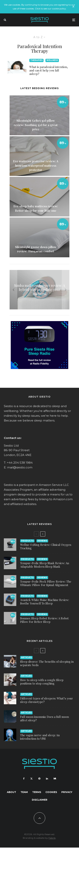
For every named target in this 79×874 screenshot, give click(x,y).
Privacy (66, 792)
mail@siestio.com (19, 467)
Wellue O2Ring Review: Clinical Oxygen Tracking (45, 546)
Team (24, 792)
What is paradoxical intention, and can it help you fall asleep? (48, 70)
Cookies (51, 792)
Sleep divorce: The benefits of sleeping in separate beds (47, 663)
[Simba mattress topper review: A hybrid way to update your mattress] (39, 289)
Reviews (42, 540)
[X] (31, 779)
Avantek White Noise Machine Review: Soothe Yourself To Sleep (44, 601)
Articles (26, 657)
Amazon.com (63, 499)
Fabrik (52, 837)
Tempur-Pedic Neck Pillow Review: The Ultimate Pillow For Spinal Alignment (45, 583)
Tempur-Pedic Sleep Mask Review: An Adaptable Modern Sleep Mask (44, 564)
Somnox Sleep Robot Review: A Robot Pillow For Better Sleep (44, 620)
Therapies (36, 60)
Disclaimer (39, 799)
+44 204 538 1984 (20, 462)
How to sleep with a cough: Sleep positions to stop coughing (41, 681)
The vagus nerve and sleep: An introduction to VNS (40, 736)
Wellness (52, 60)
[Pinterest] (39, 779)
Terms (36, 792)
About (11, 792)
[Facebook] (23, 779)
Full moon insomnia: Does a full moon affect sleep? (44, 718)
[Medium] (55, 779)
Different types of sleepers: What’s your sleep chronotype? (46, 700)
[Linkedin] (47, 779)
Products (27, 540)
